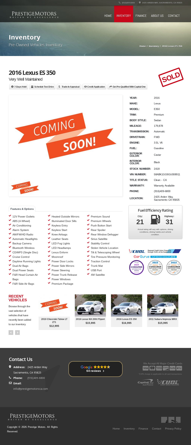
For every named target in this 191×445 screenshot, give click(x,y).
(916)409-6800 (128, 3)
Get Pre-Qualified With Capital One (129, 86)
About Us (157, 15)
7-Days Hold (20, 86)
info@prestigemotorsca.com (30, 388)
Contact (174, 15)
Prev (11, 332)
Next (17, 332)
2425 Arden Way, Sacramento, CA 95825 (162, 3)
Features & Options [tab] (22, 208)
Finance (141, 15)
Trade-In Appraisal (70, 86)
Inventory (123, 15)
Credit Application (96, 86)
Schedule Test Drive (44, 86)
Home (108, 15)
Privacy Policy (173, 428)
